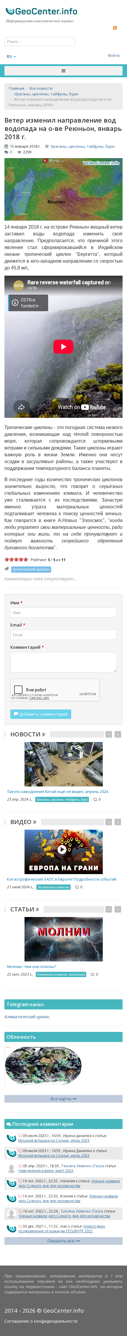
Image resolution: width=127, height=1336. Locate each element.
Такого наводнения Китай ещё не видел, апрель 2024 (57, 791)
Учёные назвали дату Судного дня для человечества (69, 1183)
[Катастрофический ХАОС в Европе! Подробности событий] (64, 851)
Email (17, 625)
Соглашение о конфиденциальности (40, 1321)
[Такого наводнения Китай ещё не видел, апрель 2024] (64, 764)
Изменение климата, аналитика (61, 974)
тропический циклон (31, 569)
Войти (114, 55)
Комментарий (27, 647)
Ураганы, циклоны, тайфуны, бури (83, 146)
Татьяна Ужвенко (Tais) (81, 1165)
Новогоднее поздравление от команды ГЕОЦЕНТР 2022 (61, 1229)
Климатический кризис (27, 1016)
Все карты (61, 1098)
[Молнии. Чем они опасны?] (64, 939)
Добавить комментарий (43, 714)
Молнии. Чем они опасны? (31, 966)
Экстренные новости (53, 887)
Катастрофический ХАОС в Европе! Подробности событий (61, 879)
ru (9, 56)
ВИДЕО (21, 822)
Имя (16, 603)
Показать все (61, 1241)
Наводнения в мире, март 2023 (46, 1170)
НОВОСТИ (26, 734)
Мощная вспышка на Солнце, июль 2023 (53, 1140)
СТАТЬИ (23, 909)
